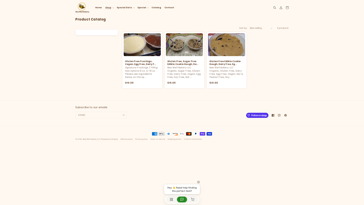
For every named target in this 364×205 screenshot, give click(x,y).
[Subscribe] (123, 115)
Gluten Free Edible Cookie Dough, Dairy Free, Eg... (225, 62)
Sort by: (243, 28)
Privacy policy (141, 139)
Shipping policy (174, 139)
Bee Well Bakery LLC (91, 139)
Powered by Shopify (109, 139)
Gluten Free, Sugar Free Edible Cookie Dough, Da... (183, 62)
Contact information (193, 139)
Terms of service (157, 139)
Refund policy (127, 139)
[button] (109, 8)
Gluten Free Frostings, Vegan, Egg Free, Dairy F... (140, 62)
